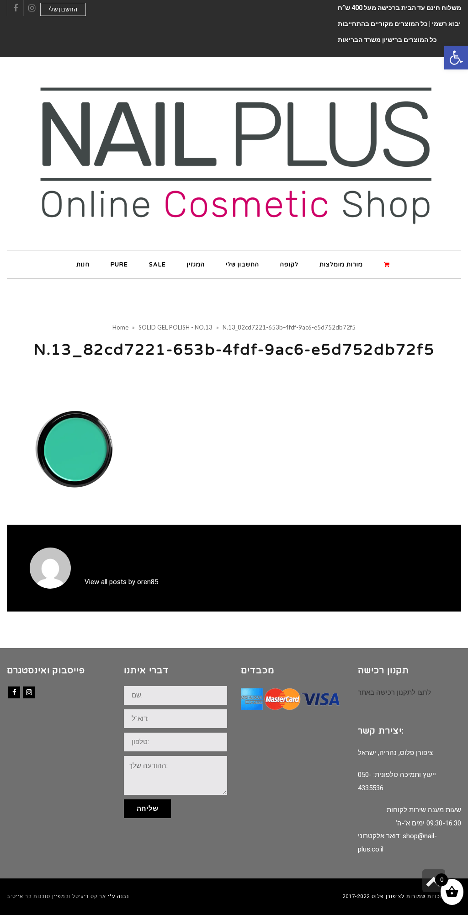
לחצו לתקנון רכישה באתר (394, 692)
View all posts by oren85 (121, 582)
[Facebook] (14, 692)
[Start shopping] (388, 264)
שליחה (147, 808)
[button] (456, 57)
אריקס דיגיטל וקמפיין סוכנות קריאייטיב (56, 896)
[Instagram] (29, 692)
